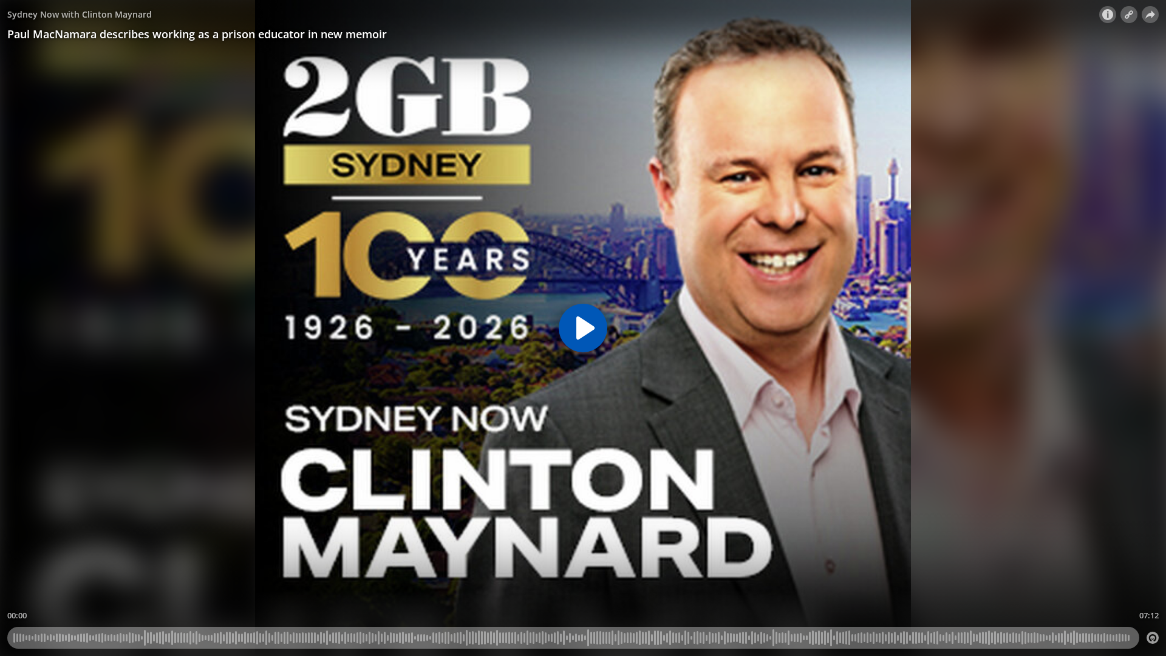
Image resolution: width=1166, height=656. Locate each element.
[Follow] (1128, 14)
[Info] (1107, 14)
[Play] (583, 328)
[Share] (1150, 14)
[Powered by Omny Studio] (1153, 638)
